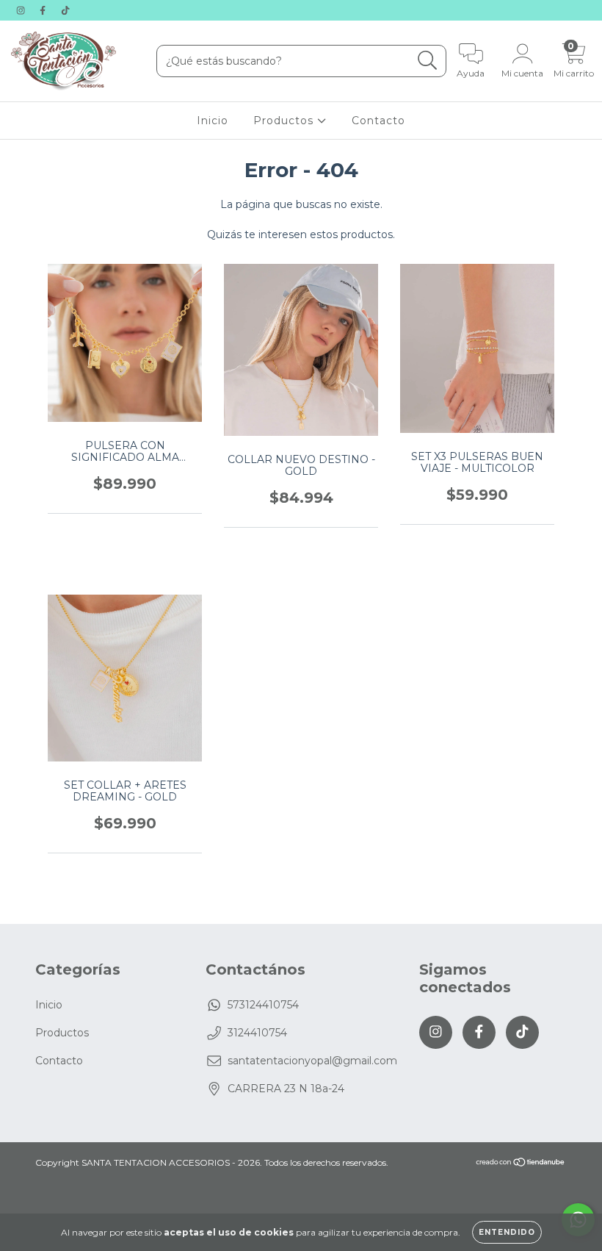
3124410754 (257, 1032)
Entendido (507, 1232)
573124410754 (263, 1004)
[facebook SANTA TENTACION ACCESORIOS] (44, 10)
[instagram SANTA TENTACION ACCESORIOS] (22, 10)
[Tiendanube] (521, 1163)
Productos (285, 120)
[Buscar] (427, 60)
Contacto (378, 120)
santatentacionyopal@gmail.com (312, 1060)
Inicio (212, 120)
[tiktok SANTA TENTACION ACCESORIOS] (65, 10)
